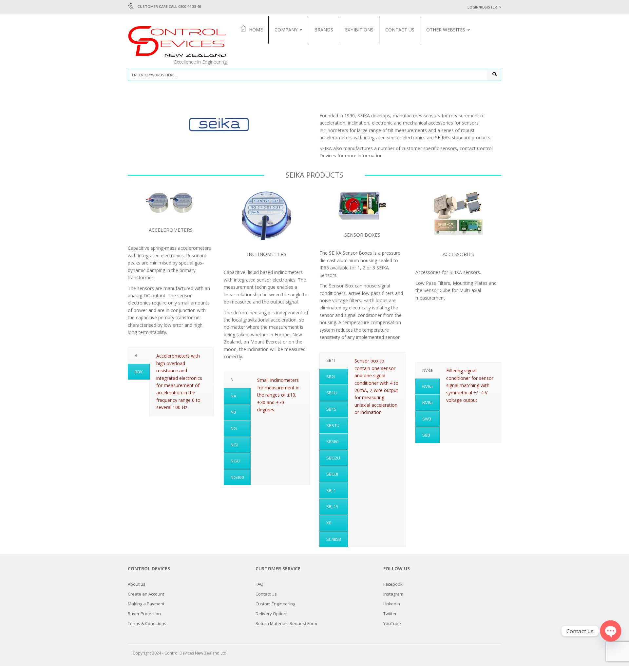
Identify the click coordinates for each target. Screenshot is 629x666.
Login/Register (482, 7)
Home (256, 30)
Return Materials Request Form (286, 623)
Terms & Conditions (147, 623)
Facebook (393, 584)
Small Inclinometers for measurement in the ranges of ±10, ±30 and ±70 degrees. (278, 395)
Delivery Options (272, 614)
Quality (282, 51)
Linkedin (391, 604)
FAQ (259, 584)
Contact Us (399, 30)
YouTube (392, 623)
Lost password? (481, 89)
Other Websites (445, 30)
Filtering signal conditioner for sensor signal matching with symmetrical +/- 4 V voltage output (469, 385)
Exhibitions (359, 30)
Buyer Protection (144, 614)
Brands (323, 30)
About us (284, 44)
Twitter (390, 614)
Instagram (393, 594)
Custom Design (441, 51)
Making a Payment (146, 604)
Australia (436, 44)
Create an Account (146, 594)
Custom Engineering (275, 604)
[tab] (139, 355)
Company (286, 30)
